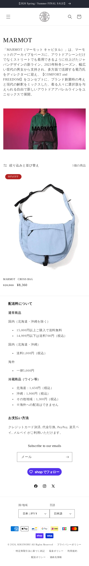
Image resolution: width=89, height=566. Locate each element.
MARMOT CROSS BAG (18, 279)
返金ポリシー (56, 551)
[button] (8, 16)
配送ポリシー (38, 557)
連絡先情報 (56, 557)
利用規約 (72, 551)
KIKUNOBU (24, 544)
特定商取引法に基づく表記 (30, 551)
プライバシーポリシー (69, 544)
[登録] (67, 457)
